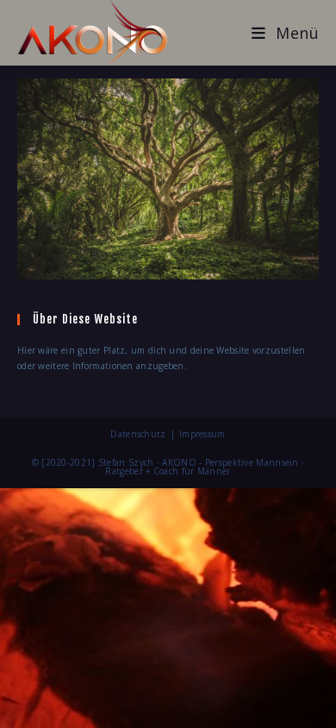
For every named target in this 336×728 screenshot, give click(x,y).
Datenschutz (137, 434)
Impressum (202, 434)
